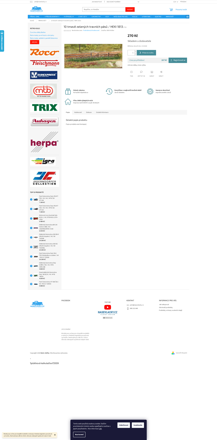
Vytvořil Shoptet (181, 353)
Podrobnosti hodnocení (91, 30)
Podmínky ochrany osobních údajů (170, 310)
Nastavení (79, 434)
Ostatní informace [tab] (102, 112)
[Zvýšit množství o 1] (136, 51)
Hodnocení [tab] (78, 112)
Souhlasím (138, 425)
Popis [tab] (68, 112)
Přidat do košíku (148, 53)
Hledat (130, 9)
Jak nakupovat (97, 2)
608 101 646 (134, 308)
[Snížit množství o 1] (136, 54)
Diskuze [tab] (89, 112)
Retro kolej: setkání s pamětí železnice (44, 38)
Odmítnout (123, 425)
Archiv (34, 42)
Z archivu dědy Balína (37, 32)
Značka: (107, 30)
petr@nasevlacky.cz (137, 305)
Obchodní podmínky (114, 2)
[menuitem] (35, 16)
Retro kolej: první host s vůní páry (42, 35)
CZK (174, 2)
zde (100, 428)
